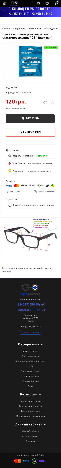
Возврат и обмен (30, 351)
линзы (47, 268)
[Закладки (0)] (47, 3)
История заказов (30, 436)
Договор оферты (30, 356)
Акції (30, 386)
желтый (38, 268)
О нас (30, 366)
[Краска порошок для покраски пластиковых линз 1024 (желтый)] (30, 61)
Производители (31, 381)
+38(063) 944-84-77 (19, 13)
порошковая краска (20, 268)
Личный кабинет (30, 431)
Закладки (31, 441)
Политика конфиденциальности (30, 361)
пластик (6, 271)
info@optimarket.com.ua (31, 326)
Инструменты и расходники (30, 416)
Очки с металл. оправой (30, 406)
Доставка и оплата (30, 371)
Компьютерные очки (30, 401)
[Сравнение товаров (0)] (38, 3)
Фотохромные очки (30, 411)
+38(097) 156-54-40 (42, 13)
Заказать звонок (30, 332)
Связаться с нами (30, 376)
